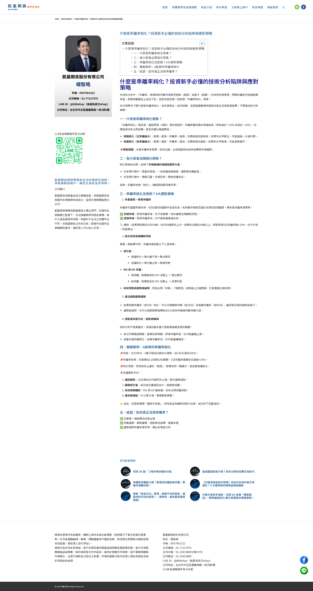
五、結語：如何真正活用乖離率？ (156, 71)
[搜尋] (283, 7)
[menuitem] (165, 7)
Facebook (304, 560)
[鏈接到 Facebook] (303, 7)
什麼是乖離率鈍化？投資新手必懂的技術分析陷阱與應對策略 (164, 48)
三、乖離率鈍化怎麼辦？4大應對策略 (158, 62)
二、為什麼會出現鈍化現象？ (153, 58)
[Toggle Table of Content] (200, 43)
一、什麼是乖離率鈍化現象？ (153, 53)
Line (304, 571)
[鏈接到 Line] (297, 7)
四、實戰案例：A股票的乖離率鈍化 (156, 67)
